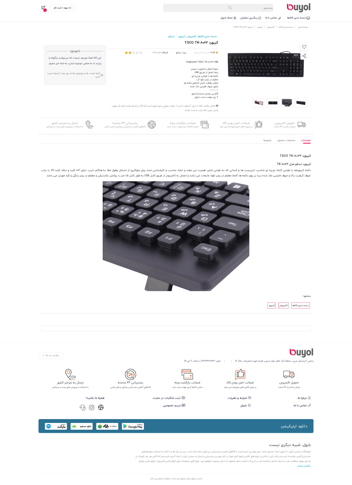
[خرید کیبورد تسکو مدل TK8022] (249, 353)
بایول (244, 405)
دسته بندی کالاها (297, 17)
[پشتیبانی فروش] (82, 408)
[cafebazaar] (107, 426)
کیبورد (260, 27)
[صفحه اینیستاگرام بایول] (91, 408)
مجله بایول (227, 17)
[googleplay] (133, 426)
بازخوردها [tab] (267, 140)
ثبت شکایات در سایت (167, 397)
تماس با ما (271, 17)
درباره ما (303, 397)
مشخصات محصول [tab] (286, 140)
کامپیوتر (270, 27)
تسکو (171, 36)
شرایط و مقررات (238, 397)
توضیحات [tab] (306, 140)
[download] (82, 426)
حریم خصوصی (172, 405)
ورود (66, 8)
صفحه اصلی (303, 27)
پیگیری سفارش (249, 17)
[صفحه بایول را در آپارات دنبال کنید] (100, 408)
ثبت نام (57, 8)
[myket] (56, 426)
